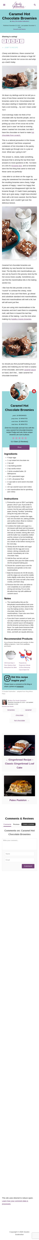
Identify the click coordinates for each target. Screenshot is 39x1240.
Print (19, 447)
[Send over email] (17, 41)
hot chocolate (19, 721)
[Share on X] (13, 41)
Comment (28, 866)
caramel (28, 710)
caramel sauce (30, 370)
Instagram (20, 686)
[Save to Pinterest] (4, 41)
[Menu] (4, 5)
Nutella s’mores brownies (21, 319)
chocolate (19, 715)
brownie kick (17, 166)
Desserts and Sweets (19, 29)
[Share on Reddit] (22, 41)
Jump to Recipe (11, 47)
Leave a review (28, 824)
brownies (11, 710)
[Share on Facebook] (8, 41)
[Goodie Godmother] (19, 5)
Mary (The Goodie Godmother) (20, 21)
